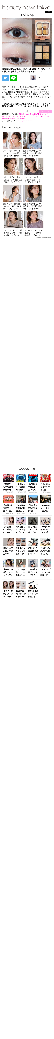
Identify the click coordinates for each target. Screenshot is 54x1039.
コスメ (19, 116)
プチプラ (32, 116)
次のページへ (45, 111)
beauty (27, 114)
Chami (32, 114)
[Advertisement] (27, 351)
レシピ (44, 116)
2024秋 (22, 114)
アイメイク (12, 116)
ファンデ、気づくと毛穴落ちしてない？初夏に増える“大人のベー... (13, 232)
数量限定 (7, 119)
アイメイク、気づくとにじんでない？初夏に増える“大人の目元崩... (12, 153)
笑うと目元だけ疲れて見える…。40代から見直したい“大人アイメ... (13, 179)
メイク (38, 116)
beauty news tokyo (25, 121)
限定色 (22, 119)
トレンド (25, 116)
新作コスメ (15, 119)
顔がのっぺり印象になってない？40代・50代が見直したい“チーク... (12, 206)
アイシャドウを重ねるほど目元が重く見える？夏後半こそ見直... (33, 179)
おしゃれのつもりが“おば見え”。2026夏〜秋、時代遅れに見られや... (33, 232)
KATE (37, 114)
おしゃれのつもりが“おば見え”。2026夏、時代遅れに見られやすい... (32, 153)
